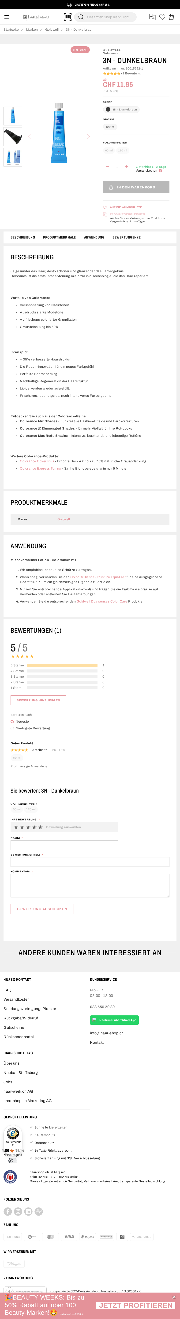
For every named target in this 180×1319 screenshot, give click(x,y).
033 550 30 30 (102, 1007)
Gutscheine (14, 1027)
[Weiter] (88, 136)
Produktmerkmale (59, 237)
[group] (136, 148)
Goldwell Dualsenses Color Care (102, 601)
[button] (135, 1306)
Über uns (11, 1063)
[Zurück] (29, 136)
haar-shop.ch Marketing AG (28, 1101)
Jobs (8, 1082)
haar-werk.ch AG (18, 1091)
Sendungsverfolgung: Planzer (30, 1009)
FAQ (8, 990)
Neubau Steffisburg (21, 1073)
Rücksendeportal (19, 1037)
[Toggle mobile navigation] (7, 17)
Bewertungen (126, 237)
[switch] (12, 1160)
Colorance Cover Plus (37, 461)
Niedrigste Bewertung (33, 728)
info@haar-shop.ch (107, 1033)
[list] (59, 137)
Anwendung (94, 237)
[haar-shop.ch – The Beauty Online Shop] (36, 17)
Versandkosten (17, 999)
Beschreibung (23, 237)
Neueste (22, 721)
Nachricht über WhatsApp (117, 1020)
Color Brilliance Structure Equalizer (98, 577)
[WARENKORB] (171, 17)
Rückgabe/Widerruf (21, 1018)
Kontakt (97, 1042)
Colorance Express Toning (40, 468)
